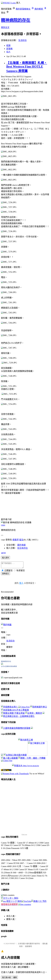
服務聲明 (28, 946)
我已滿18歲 (6, 977)
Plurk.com (24, 834)
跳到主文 (5, 27)
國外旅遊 (21, 545)
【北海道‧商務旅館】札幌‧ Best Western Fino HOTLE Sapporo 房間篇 (26, 67)
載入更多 (5, 558)
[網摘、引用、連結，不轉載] (32, 758)
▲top (3, 552)
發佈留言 (5, 574)
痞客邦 (15, 540)
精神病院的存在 (15, 20)
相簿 (8, 45)
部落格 (9, 49)
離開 (15, 977)
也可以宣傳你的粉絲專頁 (9, 666)
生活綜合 (22, 40)
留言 (21, 540)
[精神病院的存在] (2, 664)
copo (3, 525)
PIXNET (12, 944)
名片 (8, 52)
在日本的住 (22, 548)
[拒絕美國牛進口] (38, 707)
